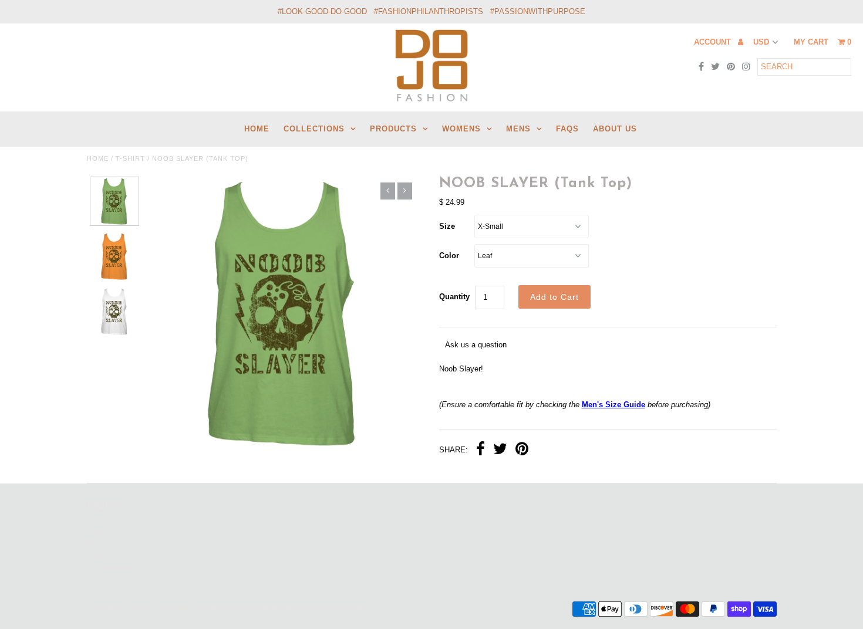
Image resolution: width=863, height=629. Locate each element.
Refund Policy (110, 568)
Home (98, 158)
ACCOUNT (713, 42)
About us (102, 543)
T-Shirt (130, 158)
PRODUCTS (393, 128)
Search (99, 531)
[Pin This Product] (521, 450)
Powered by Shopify (330, 607)
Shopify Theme (218, 607)
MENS (518, 128)
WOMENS (461, 128)
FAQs (567, 128)
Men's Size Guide (613, 404)
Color (449, 255)
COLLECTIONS (314, 128)
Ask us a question (476, 344)
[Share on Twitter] (500, 450)
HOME (256, 128)
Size (447, 226)
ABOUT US (615, 128)
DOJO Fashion (168, 607)
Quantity (454, 296)
